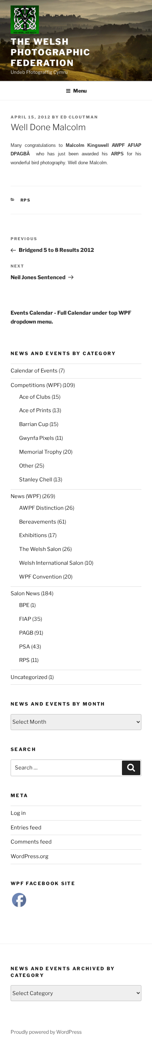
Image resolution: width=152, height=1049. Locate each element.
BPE (24, 605)
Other (26, 466)
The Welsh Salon (40, 549)
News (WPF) (26, 496)
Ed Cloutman (79, 117)
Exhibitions (33, 535)
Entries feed (26, 827)
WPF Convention (40, 577)
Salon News (25, 593)
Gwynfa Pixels (36, 438)
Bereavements (37, 522)
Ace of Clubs (35, 397)
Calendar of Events (34, 371)
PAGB (26, 633)
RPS (26, 200)
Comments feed (31, 842)
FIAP (25, 619)
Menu (80, 91)
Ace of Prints (35, 410)
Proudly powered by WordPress (46, 1032)
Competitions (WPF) (36, 385)
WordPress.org (29, 856)
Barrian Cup (33, 424)
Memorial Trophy (40, 452)
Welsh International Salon (51, 563)
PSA (24, 647)
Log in (18, 813)
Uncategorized (29, 677)
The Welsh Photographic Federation (50, 52)
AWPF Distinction (41, 508)
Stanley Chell (35, 479)
